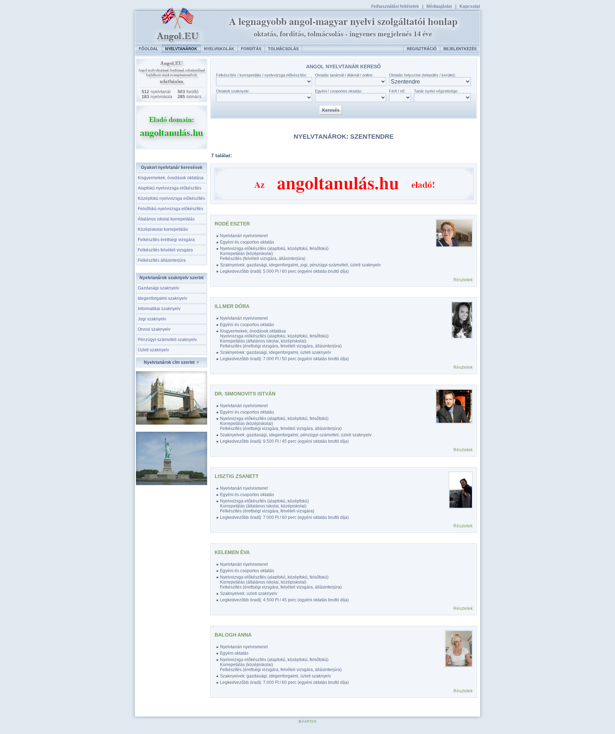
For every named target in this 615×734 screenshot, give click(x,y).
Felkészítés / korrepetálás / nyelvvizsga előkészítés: (261, 75)
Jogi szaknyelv (152, 319)
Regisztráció (422, 49)
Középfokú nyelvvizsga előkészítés (171, 198)
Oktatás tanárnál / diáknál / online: (344, 75)
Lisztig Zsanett (237, 476)
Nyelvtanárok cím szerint (170, 362)
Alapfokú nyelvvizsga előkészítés (169, 188)
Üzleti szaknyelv (153, 349)
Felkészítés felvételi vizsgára (165, 250)
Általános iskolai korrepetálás (166, 219)
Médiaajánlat (439, 6)
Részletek (463, 279)
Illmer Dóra (232, 306)
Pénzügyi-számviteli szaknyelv (167, 339)
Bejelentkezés (460, 49)
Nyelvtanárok (181, 49)
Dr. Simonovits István (245, 394)
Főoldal (148, 49)
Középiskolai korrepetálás (163, 229)
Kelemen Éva (232, 552)
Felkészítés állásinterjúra (162, 260)
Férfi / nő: (397, 91)
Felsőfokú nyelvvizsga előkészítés (170, 208)
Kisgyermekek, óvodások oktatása (171, 177)
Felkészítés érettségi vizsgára (166, 239)
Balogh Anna (233, 635)
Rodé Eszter (232, 224)
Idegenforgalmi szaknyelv (162, 298)
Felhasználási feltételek (395, 6)
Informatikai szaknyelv (159, 308)
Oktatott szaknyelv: (233, 91)
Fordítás (251, 49)
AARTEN (309, 721)
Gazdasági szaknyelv (158, 288)
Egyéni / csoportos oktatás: (338, 91)
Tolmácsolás (283, 49)
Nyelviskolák (219, 49)
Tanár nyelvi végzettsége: (436, 91)
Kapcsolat (469, 6)
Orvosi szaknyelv (154, 329)
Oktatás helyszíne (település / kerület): (422, 75)
